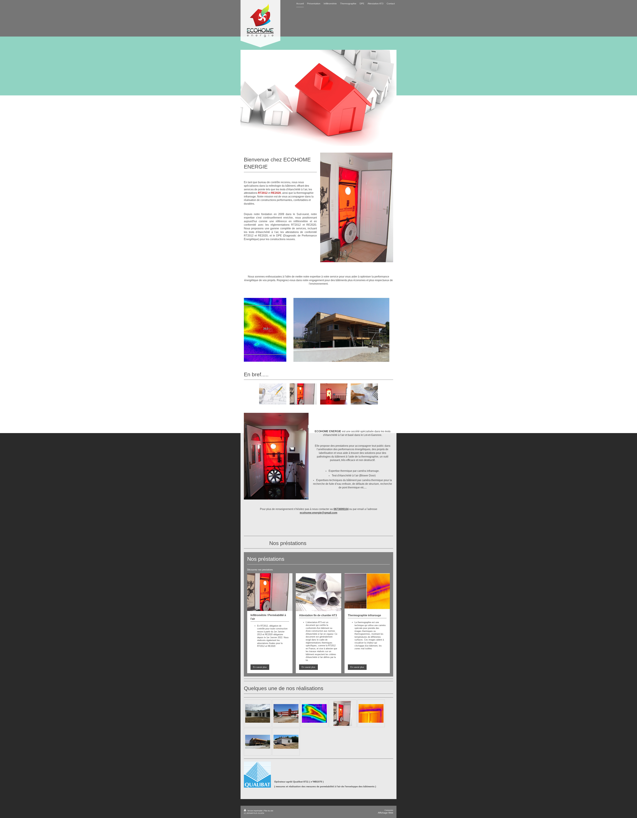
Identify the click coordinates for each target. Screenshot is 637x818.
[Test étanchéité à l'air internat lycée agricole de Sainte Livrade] (286, 713)
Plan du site (268, 811)
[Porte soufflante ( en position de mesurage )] (342, 713)
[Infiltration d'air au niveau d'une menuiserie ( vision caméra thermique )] (371, 713)
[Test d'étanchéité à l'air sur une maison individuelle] (257, 713)
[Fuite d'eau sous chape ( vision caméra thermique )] (314, 713)
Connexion (389, 810)
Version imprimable (255, 811)
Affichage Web (385, 812)
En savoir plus (260, 667)
